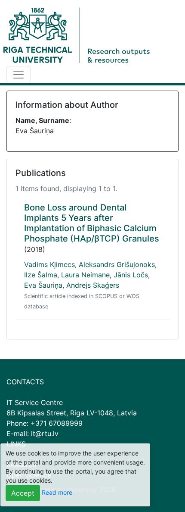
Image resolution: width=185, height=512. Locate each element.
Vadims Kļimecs (49, 264)
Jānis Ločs (131, 274)
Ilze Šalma (40, 274)
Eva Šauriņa (43, 285)
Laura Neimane (85, 274)
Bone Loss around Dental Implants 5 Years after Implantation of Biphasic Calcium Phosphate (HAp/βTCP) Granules (91, 223)
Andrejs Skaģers (92, 285)
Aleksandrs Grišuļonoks (117, 264)
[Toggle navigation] (18, 74)
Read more (57, 492)
